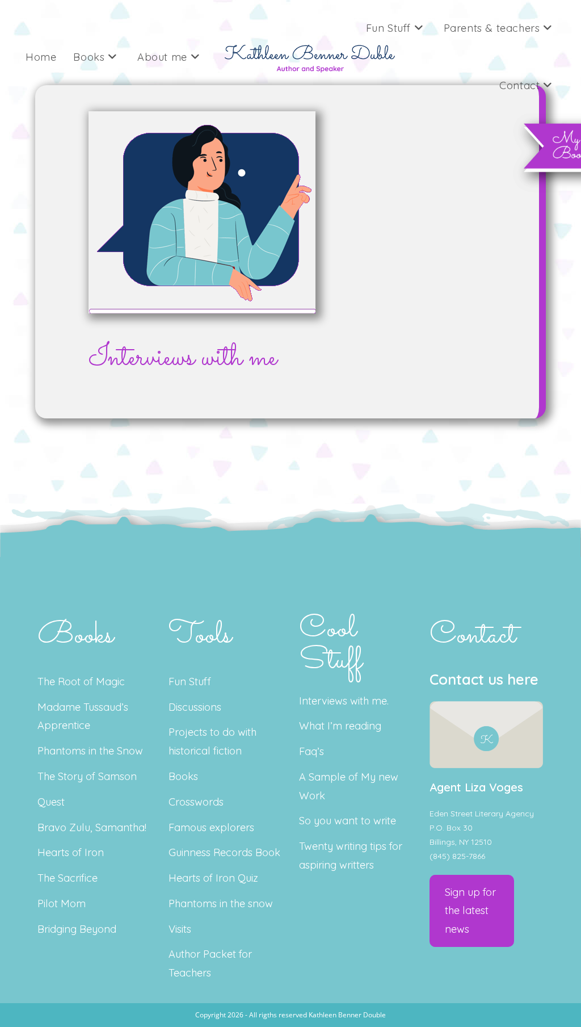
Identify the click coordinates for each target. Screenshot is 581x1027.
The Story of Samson (87, 776)
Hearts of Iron (70, 852)
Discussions (195, 707)
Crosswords (196, 801)
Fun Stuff (190, 681)
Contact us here (484, 679)
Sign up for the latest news (470, 911)
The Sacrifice (67, 878)
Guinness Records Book (224, 852)
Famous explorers (211, 827)
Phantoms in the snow (221, 903)
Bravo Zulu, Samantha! (91, 827)
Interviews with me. (344, 700)
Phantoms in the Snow (90, 750)
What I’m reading (340, 725)
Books (183, 776)
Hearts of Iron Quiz (213, 878)
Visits (180, 929)
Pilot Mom (61, 903)
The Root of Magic (81, 681)
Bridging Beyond (76, 929)
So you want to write (347, 820)
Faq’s (311, 751)
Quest (51, 801)
